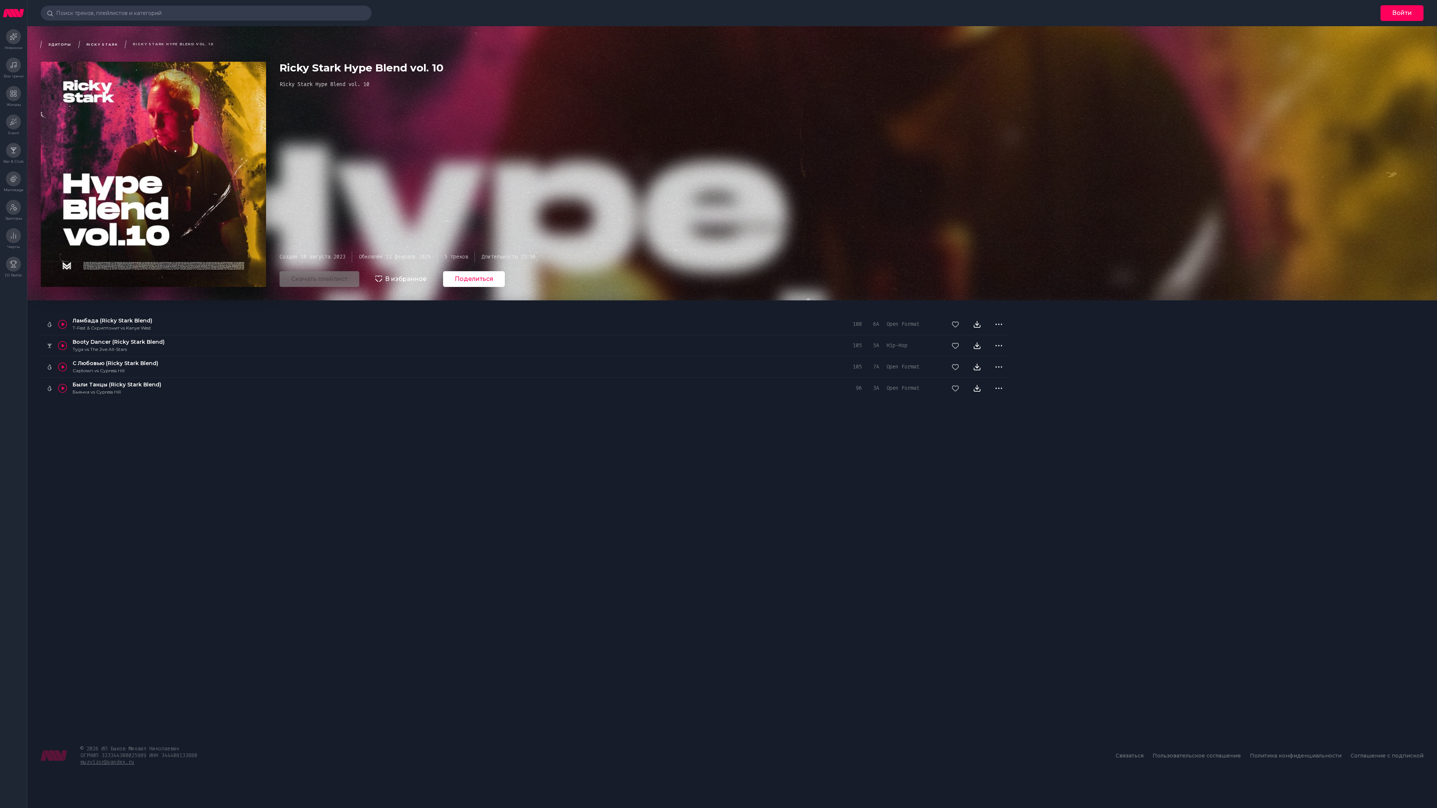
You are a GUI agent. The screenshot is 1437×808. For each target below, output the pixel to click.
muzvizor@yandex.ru (107, 762)
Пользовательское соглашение (1197, 755)
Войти (1402, 12)
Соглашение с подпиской (1387, 755)
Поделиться (474, 278)
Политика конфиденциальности (1296, 755)
